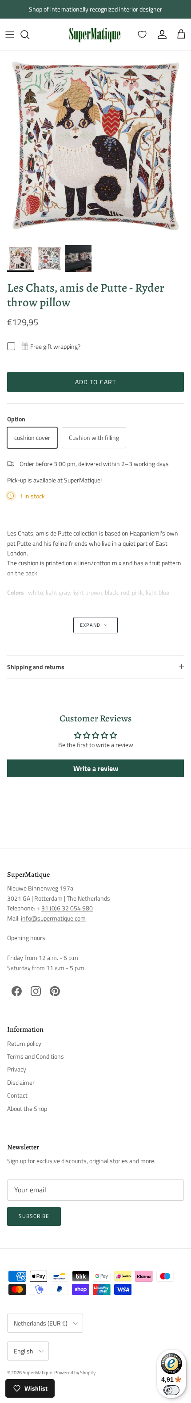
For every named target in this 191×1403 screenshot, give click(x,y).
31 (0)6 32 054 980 (67, 908)
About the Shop (27, 1108)
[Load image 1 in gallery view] (95, 145)
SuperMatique (37, 1372)
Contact (17, 1095)
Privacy (16, 1069)
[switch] (171, 1390)
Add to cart (95, 381)
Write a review (95, 768)
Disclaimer (21, 1082)
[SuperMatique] (94, 34)
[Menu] (10, 34)
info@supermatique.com (53, 918)
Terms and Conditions (35, 1056)
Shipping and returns (35, 666)
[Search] (29, 34)
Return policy (24, 1043)
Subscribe (34, 1216)
